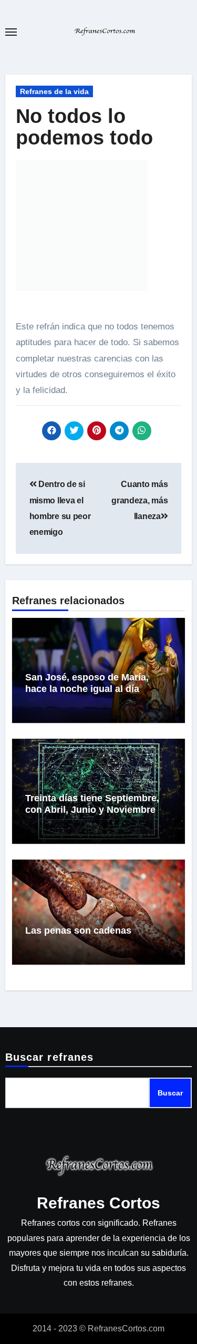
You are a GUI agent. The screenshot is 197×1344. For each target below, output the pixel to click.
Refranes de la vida (54, 91)
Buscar (170, 1093)
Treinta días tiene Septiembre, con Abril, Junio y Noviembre (92, 804)
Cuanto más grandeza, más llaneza (139, 500)
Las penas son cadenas (78, 930)
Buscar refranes (49, 1057)
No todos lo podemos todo (84, 127)
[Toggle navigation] (11, 32)
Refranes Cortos (98, 1203)
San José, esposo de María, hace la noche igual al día (87, 683)
